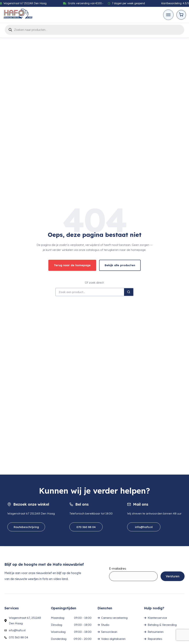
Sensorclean (109, 632)
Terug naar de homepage (72, 265)
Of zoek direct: (94, 282)
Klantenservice (157, 618)
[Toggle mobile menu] (168, 15)
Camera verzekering (114, 618)
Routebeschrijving (26, 527)
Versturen (172, 576)
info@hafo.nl (144, 527)
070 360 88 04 (86, 527)
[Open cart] (181, 15)
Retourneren (156, 632)
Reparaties (155, 639)
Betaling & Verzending (162, 625)
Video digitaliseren (113, 639)
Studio (105, 625)
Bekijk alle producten (120, 265)
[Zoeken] (128, 292)
